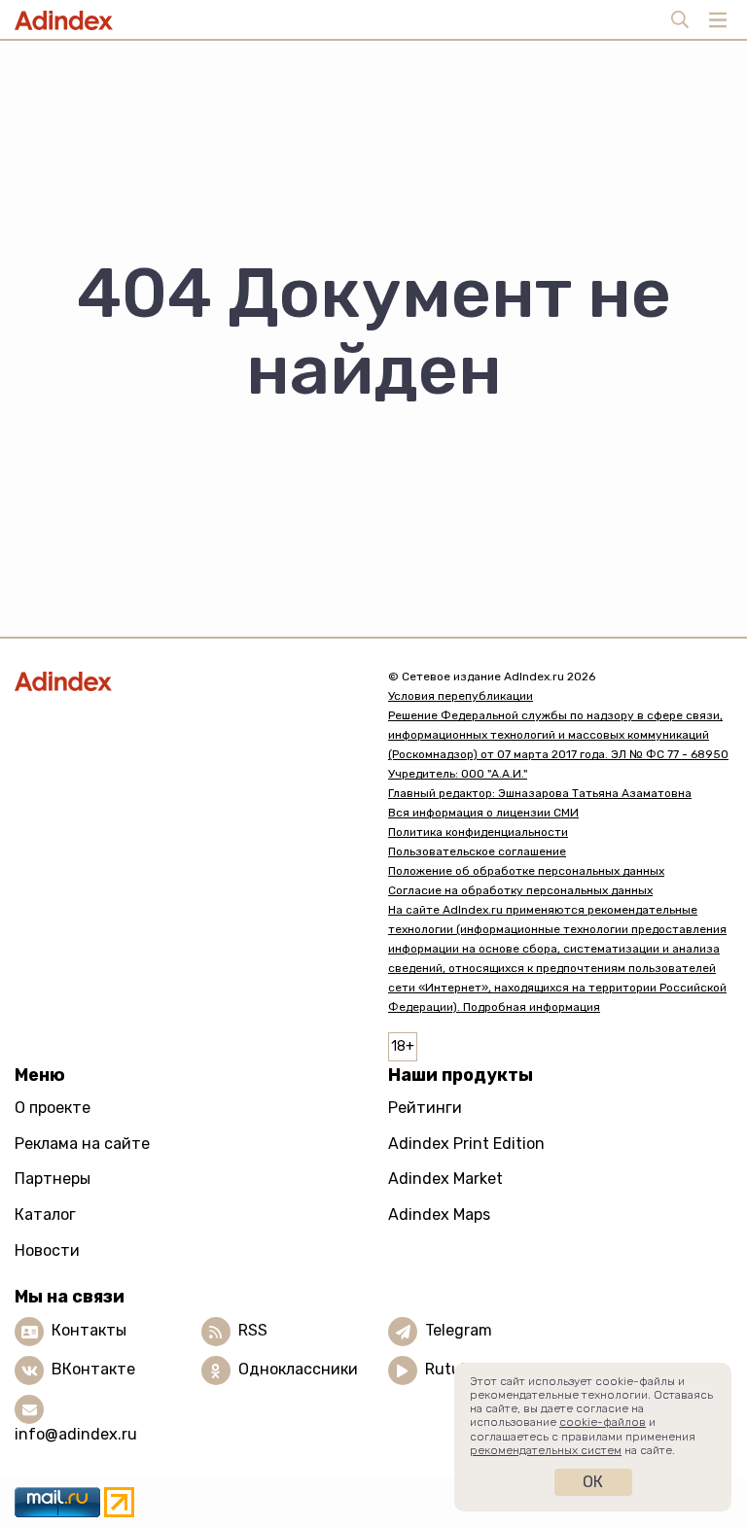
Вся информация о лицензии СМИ (483, 812)
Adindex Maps (439, 1214)
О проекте (52, 1107)
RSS (252, 1330)
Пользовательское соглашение (477, 851)
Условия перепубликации (460, 696)
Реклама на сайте (82, 1143)
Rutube (452, 1369)
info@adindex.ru (76, 1434)
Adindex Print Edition (466, 1143)
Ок (593, 1482)
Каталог (45, 1214)
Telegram (458, 1330)
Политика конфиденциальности (478, 832)
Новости (47, 1250)
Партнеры (52, 1178)
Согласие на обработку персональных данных (520, 890)
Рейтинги (425, 1107)
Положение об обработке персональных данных (526, 871)
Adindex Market (445, 1178)
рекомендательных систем (546, 1450)
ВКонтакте (93, 1369)
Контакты (89, 1330)
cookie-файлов (602, 1422)
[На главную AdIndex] (187, 681)
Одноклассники (298, 1369)
